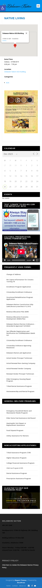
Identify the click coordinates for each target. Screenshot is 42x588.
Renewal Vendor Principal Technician (20, 374)
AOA (7, 83)
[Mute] (34, 260)
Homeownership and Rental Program (20, 391)
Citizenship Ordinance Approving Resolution (18, 347)
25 (5, 187)
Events (4, 40)
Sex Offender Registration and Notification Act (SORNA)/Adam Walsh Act (20, 333)
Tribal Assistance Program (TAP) (18, 453)
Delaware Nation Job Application (18, 353)
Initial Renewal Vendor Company (18, 368)
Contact (15, 586)
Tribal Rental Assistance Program (19, 386)
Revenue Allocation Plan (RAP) (17, 312)
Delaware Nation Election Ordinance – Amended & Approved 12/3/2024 (20, 325)
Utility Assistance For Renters (17, 436)
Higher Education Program (16, 458)
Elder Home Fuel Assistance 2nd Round (20, 418)
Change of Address (13, 274)
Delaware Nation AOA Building (15, 72)
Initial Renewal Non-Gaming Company (20, 363)
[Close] (26, 33)
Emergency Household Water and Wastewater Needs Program (19, 412)
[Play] (5, 260)
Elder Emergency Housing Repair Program (18, 380)
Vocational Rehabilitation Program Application (19, 298)
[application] (21, 251)
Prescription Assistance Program (18, 478)
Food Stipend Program (14, 430)
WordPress (21, 583)
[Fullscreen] (37, 260)
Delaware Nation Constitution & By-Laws (20, 305)
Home (8, 586)
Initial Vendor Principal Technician (19, 358)
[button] (3, 8)
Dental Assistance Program (16, 473)
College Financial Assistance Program (20, 463)
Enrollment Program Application (18, 287)
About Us (22, 586)
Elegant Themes (20, 580)
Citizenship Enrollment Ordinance (19, 292)
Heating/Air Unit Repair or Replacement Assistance (16, 424)
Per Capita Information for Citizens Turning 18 (19, 281)
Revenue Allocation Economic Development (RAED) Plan (17, 318)
